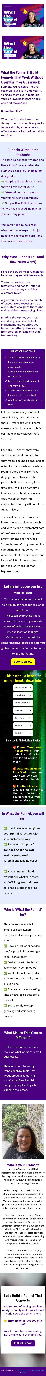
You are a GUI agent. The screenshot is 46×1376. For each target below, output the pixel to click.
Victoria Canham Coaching (27, 1370)
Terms (23, 1373)
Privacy (42, 1370)
